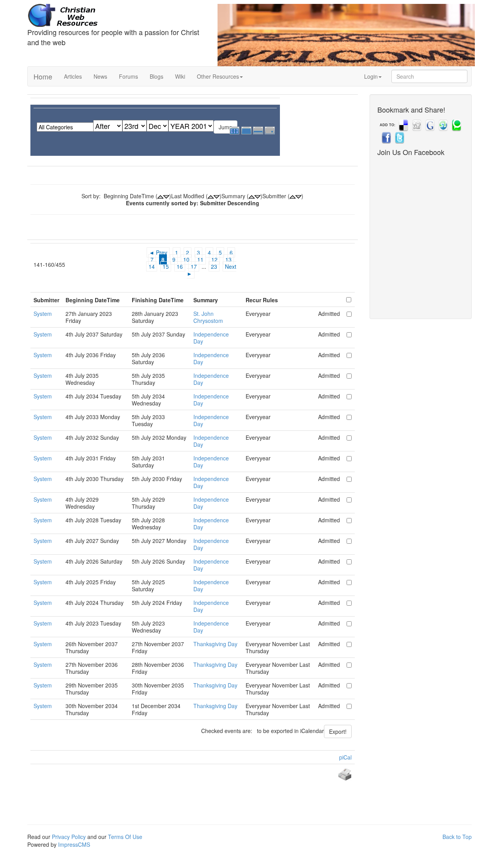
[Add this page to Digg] (416, 125)
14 (152, 266)
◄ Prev (158, 252)
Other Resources (218, 76)
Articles (73, 76)
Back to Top (457, 837)
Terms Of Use (125, 837)
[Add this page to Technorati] (455, 125)
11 (200, 259)
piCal (345, 757)
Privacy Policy (69, 837)
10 (186, 259)
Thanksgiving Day (215, 644)
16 (180, 266)
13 (228, 259)
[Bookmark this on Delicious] (402, 125)
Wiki (180, 76)
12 (214, 259)
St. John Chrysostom (208, 317)
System (43, 313)
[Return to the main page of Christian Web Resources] (116, 15)
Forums (128, 76)
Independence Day (211, 337)
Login (371, 76)
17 (194, 266)
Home (43, 76)
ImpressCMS (74, 844)
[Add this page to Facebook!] (385, 137)
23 (214, 266)
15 (166, 266)
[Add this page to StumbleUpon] (442, 125)
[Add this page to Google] (429, 125)
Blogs (156, 76)
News (100, 76)
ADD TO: (387, 125)
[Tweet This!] (399, 137)
